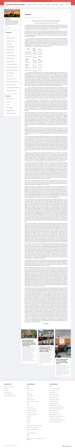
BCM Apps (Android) (10, 110)
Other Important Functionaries (34, 425)
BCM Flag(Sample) (10, 46)
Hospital (28, 14)
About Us (35, 4)
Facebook (8, 101)
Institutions (55, 4)
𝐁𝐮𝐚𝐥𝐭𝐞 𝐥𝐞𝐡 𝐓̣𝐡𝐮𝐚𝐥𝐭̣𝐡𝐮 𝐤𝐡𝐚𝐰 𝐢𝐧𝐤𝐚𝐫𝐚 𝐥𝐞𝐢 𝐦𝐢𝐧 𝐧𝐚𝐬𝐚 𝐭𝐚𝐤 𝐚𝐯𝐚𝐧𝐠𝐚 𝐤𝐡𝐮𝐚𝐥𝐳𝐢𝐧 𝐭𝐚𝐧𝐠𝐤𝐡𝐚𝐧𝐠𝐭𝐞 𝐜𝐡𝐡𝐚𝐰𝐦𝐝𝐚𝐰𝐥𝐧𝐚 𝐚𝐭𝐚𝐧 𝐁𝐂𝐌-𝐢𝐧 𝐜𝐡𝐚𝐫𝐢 (29, 343)
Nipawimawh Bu (10, 107)
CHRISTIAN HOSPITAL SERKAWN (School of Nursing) (36, 439)
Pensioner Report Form (11, 78)
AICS (28, 431)
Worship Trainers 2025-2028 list (13, 87)
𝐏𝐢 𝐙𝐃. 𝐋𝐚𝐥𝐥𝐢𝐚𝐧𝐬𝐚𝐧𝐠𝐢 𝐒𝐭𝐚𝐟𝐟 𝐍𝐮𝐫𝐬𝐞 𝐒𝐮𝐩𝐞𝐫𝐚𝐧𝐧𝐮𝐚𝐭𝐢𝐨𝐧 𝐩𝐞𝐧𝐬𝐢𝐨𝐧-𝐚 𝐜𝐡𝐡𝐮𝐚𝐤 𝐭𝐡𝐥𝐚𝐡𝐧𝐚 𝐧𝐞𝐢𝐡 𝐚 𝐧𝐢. (62, 361)
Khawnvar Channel (10, 98)
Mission (28, 421)
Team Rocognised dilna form (12, 70)
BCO (28, 423)
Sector (41, 4)
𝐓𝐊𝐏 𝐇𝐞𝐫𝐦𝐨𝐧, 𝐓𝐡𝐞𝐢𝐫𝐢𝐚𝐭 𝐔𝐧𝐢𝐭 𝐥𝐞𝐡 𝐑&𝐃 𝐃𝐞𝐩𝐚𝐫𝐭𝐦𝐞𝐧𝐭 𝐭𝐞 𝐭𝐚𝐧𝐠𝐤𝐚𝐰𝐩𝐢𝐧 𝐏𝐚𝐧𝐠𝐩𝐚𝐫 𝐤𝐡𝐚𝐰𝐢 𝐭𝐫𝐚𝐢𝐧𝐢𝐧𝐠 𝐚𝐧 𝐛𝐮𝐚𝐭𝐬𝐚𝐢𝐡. (45, 349)
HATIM (28, 405)
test (28, 436)
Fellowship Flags (10, 52)
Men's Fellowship (31, 412)
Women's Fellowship (32, 410)
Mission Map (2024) (10, 58)
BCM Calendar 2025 (53, 410)
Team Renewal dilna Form (12, 64)
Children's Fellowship (32, 414)
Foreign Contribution (11, 55)
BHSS (28, 403)
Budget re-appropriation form (13, 81)
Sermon (62, 4)
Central (29, 418)
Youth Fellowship (31, 408)
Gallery (8, 104)
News (67, 4)
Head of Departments (32, 429)
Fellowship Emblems (11, 49)
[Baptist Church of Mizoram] (15, 4)
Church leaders (30, 399)
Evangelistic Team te (54, 390)
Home (29, 4)
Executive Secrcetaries (32, 427)
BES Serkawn (30, 407)
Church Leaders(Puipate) (33, 401)
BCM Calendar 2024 (10, 61)
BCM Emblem (9, 43)
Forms (8, 35)
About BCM (29, 397)
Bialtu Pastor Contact (11, 38)
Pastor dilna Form (10, 75)
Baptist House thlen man (11, 90)
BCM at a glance (31, 390)
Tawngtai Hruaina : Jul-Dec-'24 (13, 67)
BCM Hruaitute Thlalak (11, 84)
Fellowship (47, 4)
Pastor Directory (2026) (11, 113)
